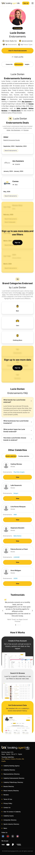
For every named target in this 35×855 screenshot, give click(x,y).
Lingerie (17, 164)
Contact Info (9, 64)
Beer (16, 184)
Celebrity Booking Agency (12, 766)
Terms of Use (8, 799)
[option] (17, 610)
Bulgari (16, 493)
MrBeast (7, 759)
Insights (27, 64)
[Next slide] (32, 610)
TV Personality (18, 28)
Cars (23, 293)
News (5, 828)
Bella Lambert (22, 108)
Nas (2, 759)
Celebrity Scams (9, 816)
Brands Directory (9, 786)
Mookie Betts (16, 110)
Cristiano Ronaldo (15, 759)
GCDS (15, 578)
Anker (3, 99)
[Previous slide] (2, 610)
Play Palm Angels (19, 472)
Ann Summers (27, 101)
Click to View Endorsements (17, 50)
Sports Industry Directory (11, 824)
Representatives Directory (12, 774)
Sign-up (17, 242)
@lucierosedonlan (27, 41)
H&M (15, 514)
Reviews (6, 795)
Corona (31, 104)
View (17, 477)
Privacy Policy (8, 803)
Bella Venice (17, 536)
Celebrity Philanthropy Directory (13, 782)
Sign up (25, 3)
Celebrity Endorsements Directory (14, 778)
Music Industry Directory (11, 790)
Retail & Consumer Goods (11, 140)
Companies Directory (10, 820)
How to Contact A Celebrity (12, 811)
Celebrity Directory (9, 770)
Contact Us (7, 807)
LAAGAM (16, 557)
